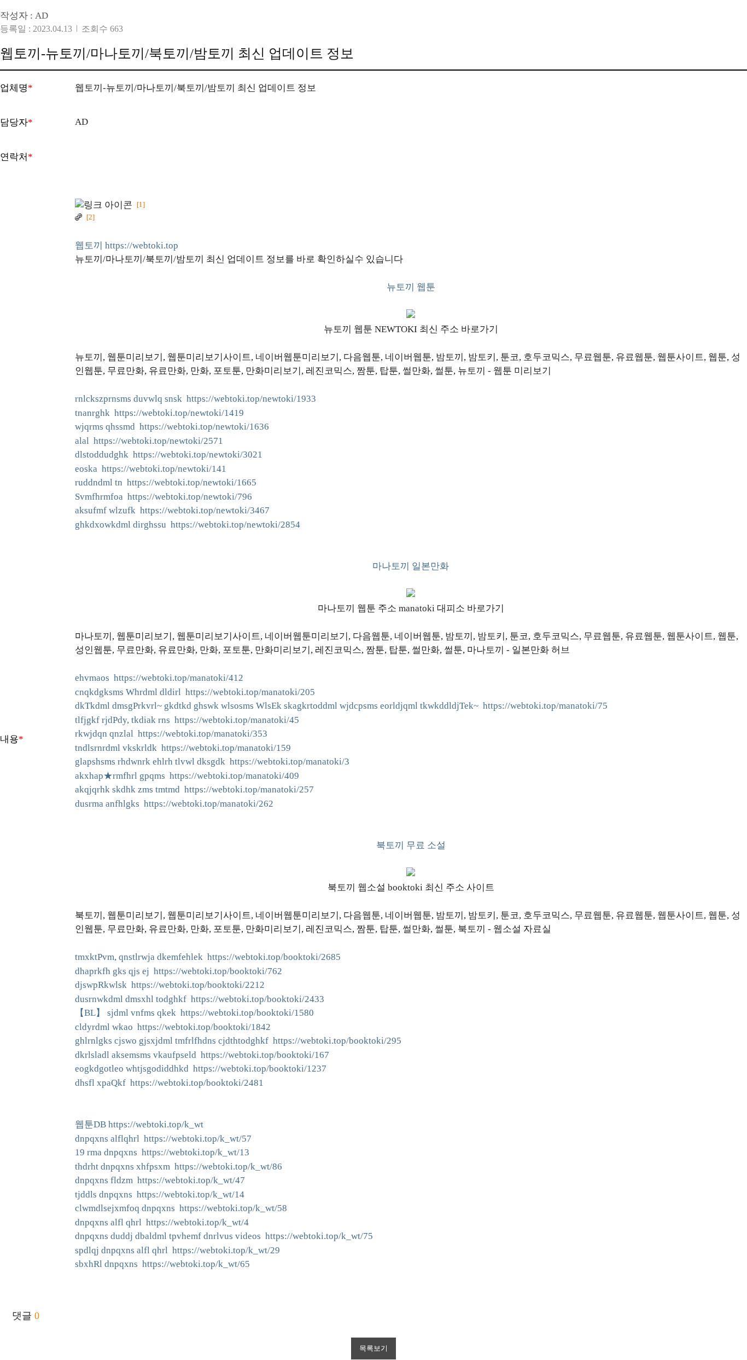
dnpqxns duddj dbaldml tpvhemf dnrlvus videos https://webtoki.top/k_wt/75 (224, 1236)
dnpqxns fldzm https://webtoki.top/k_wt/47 (160, 1180)
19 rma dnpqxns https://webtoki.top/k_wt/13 (162, 1152)
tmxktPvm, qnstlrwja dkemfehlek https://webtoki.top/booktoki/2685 (208, 957)
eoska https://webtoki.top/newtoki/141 (150, 469)
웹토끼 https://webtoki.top (126, 245)
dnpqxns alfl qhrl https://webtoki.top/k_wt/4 (162, 1222)
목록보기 (373, 1348)
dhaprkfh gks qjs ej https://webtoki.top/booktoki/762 (178, 971)
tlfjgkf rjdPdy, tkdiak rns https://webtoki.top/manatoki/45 (187, 720)
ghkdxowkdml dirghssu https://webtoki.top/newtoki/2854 (187, 524)
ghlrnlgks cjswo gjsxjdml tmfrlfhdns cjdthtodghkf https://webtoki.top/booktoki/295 (238, 1040)
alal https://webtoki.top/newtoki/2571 (149, 441)
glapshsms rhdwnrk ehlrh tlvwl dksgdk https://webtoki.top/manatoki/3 (212, 761)
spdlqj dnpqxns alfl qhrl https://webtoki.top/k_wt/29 (177, 1250)
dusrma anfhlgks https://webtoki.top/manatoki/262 (174, 803)
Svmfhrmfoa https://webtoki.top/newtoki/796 (163, 496)
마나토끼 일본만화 (410, 566)
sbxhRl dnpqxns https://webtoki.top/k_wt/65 (162, 1264)
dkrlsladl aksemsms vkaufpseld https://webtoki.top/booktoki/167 (202, 1055)
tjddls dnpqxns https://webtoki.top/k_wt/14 (159, 1194)
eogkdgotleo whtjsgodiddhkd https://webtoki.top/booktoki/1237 (200, 1068)
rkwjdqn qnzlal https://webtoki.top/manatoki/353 (171, 733)
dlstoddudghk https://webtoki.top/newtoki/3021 (168, 454)
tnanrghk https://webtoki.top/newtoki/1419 (159, 413)
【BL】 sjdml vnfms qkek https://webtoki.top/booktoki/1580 (194, 1013)
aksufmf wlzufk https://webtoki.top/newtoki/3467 (172, 510)
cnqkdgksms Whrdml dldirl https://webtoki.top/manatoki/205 (195, 692)
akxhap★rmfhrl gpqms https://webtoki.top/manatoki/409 (187, 776)
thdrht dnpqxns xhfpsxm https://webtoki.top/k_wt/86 (178, 1166)
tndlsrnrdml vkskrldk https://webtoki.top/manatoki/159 (183, 748)
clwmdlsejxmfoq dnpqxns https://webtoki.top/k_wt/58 (181, 1208)
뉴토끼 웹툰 (411, 287)
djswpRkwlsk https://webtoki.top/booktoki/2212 (170, 985)
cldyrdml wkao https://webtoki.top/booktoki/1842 (173, 1027)
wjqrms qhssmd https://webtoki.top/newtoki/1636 (172, 426)
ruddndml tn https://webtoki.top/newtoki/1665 (165, 482)
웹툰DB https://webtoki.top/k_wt (139, 1124)
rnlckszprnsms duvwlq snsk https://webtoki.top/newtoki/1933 (195, 398)
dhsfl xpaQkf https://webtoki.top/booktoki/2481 (169, 1083)
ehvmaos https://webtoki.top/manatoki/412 (159, 678)
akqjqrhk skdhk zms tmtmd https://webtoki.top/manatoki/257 (194, 789)
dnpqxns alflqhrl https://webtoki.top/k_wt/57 (163, 1138)
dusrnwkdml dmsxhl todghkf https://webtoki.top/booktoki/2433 (199, 999)
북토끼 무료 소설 (411, 845)
